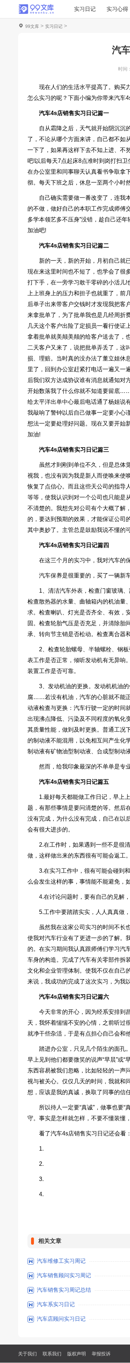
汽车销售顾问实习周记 (64, 1275)
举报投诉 (101, 1353)
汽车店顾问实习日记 (61, 1319)
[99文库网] (36, 9)
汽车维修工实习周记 (61, 1261)
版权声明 (76, 1353)
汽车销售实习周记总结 (64, 1290)
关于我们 (27, 1353)
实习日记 (85, 9)
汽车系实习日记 (56, 1304)
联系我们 (52, 1353)
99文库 (32, 26)
